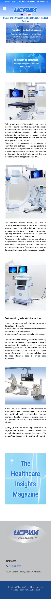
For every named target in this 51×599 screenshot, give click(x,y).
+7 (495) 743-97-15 (13, 1)
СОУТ (38, 590)
